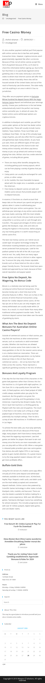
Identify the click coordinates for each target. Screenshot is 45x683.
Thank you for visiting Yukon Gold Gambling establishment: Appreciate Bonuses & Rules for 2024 (22, 557)
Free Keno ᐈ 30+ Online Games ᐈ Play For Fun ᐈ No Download (22, 525)
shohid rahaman (11, 40)
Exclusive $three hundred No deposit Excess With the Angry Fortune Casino (21, 99)
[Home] (3, 18)
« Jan (3, 664)
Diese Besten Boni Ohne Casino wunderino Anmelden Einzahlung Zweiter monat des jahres (22, 541)
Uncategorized (11, 43)
